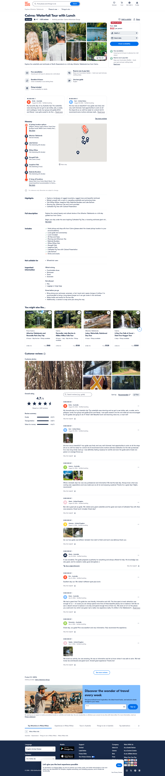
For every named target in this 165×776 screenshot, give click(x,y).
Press (113, 756)
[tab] (38, 725)
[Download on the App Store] (67, 756)
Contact (81, 747)
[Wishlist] (114, 2)
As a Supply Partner (130, 747)
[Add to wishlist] (49, 312)
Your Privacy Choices (85, 756)
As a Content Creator (130, 750)
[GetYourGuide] (27, 4)
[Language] (129, 2)
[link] (38, 329)
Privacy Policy (83, 753)
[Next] (140, 329)
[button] (41, 19)
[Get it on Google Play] (67, 748)
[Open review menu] (138, 406)
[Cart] (121, 2)
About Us (115, 747)
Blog (113, 753)
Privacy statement (30, 717)
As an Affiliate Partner (130, 753)
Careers (114, 750)
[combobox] (51, 4)
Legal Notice (82, 750)
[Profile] (137, 2)
